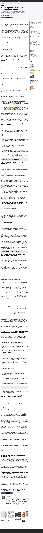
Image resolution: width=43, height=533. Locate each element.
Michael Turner (4, 15)
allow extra (17, 381)
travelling (3, 94)
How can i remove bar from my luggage (11, 519)
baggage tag (7, 213)
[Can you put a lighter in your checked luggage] (25, 511)
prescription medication (23, 44)
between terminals (20, 235)
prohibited (10, 428)
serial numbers (10, 420)
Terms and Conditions (20, 531)
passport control (4, 337)
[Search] (41, 1)
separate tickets (10, 220)
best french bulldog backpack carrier (11, 95)
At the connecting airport (35, 36)
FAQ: (31, 58)
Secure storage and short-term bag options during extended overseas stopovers (35, 55)
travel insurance (25, 440)
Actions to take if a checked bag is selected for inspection (35, 44)
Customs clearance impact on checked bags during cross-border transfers (35, 38)
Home (2, 3)
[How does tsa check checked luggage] (4, 511)
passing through (11, 108)
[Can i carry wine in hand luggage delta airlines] (18, 511)
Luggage (4, 3)
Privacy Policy (24, 531)
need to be (10, 259)
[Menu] (2, 1)
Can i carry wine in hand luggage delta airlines (18, 519)
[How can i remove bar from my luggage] (11, 511)
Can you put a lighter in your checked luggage (24, 520)
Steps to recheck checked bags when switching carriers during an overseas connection (35, 32)
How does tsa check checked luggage (4, 519)
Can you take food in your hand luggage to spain (37, 87)
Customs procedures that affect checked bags (34, 42)
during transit (22, 187)
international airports (23, 359)
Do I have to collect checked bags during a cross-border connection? (35, 26)
